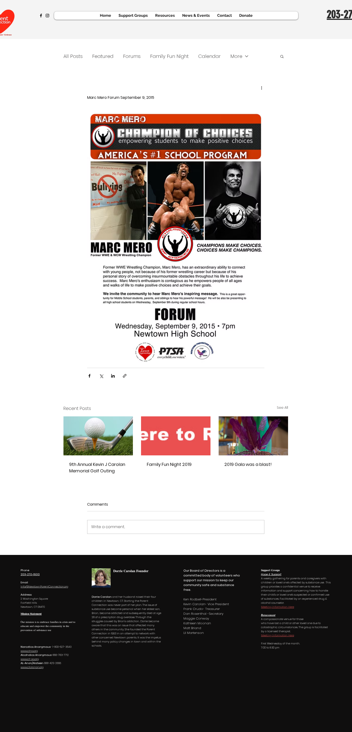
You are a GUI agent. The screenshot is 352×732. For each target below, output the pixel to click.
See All (282, 407)
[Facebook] (41, 15)
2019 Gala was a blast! (248, 464)
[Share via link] (124, 376)
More (236, 56)
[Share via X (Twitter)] (101, 376)
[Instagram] (47, 15)
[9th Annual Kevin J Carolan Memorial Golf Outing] (98, 435)
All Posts (73, 56)
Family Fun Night (169, 56)
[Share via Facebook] (89, 376)
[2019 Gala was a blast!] (253, 435)
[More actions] (261, 88)
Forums (132, 56)
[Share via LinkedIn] (113, 376)
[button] (282, 56)
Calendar (209, 56)
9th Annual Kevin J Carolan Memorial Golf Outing (97, 467)
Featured (103, 56)
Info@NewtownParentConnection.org (44, 586)
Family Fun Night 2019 (169, 464)
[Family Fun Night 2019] (175, 435)
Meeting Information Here (277, 607)
